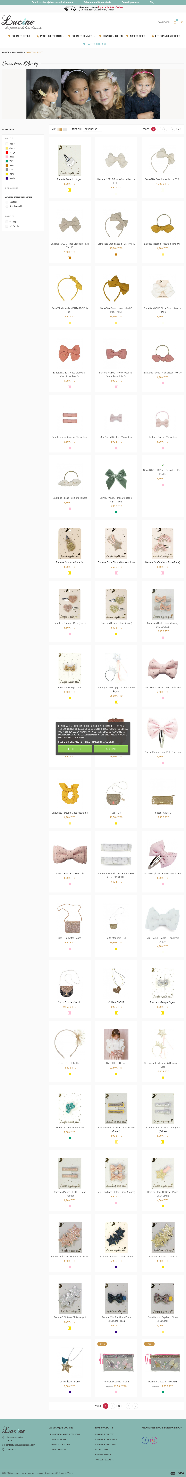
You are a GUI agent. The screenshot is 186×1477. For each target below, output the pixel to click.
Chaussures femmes (105, 1444)
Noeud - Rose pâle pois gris (70, 873)
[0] (175, 22)
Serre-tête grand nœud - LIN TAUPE (116, 243)
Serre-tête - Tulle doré (70, 1063)
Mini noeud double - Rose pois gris (163, 687)
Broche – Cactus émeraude (70, 1127)
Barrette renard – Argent (69, 179)
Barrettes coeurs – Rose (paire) (70, 623)
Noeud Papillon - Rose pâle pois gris (162, 873)
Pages (146, 129)
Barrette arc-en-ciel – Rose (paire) (162, 562)
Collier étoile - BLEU (70, 1381)
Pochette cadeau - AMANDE (162, 1381)
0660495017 (11, 1449)
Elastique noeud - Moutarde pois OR (162, 243)
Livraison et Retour (59, 1444)
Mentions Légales (35, 1473)
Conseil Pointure (58, 1439)
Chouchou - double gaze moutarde (70, 812)
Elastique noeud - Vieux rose (163, 437)
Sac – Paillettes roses (69, 938)
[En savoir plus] (77, 140)
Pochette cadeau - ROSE (116, 1381)
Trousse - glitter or (162, 812)
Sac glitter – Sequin (116, 1063)
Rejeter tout (75, 749)
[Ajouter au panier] (62, 140)
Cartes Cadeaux (96, 44)
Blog (152, 2)
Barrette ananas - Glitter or (69, 562)
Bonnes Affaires (104, 1454)
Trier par (77, 129)
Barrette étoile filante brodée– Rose (116, 562)
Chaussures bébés (104, 1434)
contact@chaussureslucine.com (56, 2)
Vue (54, 129)
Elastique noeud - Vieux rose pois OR (162, 372)
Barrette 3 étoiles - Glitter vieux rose (69, 1256)
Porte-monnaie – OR (116, 938)
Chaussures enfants (106, 1439)
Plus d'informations (70, 741)
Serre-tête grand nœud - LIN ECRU (162, 179)
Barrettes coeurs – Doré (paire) (116, 623)
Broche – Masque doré (69, 687)
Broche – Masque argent (162, 1002)
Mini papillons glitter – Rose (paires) (116, 1192)
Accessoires (101, 1449)
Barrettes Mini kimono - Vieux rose (70, 437)
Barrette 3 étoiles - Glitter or (163, 1256)
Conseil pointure (130, 2)
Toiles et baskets (104, 1460)
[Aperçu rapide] (69, 140)
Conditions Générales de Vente (59, 1473)
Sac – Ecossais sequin (69, 1002)
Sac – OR (116, 812)
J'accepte (111, 749)
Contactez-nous (57, 1449)
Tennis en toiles (113, 36)
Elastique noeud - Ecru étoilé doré (69, 497)
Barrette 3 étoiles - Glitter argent (69, 1317)
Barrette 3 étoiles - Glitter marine (116, 1256)
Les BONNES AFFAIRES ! (168, 36)
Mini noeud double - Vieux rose (116, 437)
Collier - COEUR (116, 1002)
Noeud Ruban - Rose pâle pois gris (163, 752)
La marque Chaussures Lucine (64, 1434)
